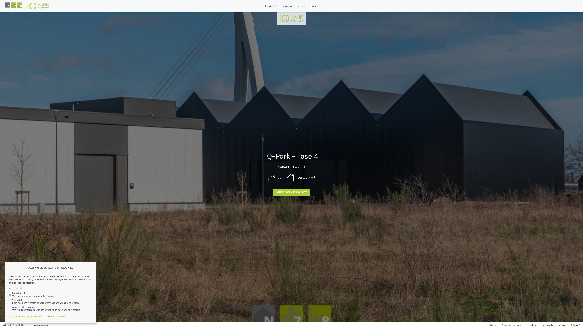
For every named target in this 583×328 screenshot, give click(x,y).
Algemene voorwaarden (513, 325)
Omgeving (287, 6)
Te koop (301, 6)
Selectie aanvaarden (55, 316)
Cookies (532, 325)
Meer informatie (16, 288)
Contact (314, 6)
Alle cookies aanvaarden (26, 316)
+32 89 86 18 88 (16, 325)
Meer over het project (291, 192)
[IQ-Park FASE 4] (27, 6)
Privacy (493, 325)
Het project (271, 6)
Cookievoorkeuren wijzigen (553, 325)
